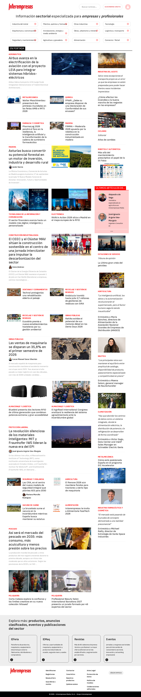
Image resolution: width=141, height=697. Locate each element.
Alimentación (79, 40)
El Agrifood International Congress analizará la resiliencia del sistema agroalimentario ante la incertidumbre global (70, 413)
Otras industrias (81, 24)
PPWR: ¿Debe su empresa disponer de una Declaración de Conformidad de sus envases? (76, 106)
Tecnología (109, 24)
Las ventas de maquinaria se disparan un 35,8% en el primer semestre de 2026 (28, 349)
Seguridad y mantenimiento (24, 40)
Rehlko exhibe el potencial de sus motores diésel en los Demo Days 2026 (76, 322)
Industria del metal (20, 24)
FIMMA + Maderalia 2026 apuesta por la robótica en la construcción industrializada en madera (75, 133)
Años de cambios (106, 139)
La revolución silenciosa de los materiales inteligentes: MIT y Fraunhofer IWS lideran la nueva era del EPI (27, 439)
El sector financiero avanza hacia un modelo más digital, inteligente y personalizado (27, 223)
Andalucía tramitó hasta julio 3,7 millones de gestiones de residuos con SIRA (77, 299)
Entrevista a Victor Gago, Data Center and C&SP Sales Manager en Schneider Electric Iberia (111, 443)
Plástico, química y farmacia (55, 24)
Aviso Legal (91, 671)
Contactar (70, 671)
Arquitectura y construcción (24, 31)
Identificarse (51, 671)
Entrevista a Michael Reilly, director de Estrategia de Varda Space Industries (111, 532)
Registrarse (50, 674)
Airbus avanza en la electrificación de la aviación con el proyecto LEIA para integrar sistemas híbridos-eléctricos (27, 68)
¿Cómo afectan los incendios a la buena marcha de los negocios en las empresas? (110, 101)
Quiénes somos (72, 684)
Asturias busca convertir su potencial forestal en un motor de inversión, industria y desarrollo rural (28, 157)
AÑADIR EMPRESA (116, 673)
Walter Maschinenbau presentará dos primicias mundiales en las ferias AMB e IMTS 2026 (34, 106)
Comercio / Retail (112, 40)
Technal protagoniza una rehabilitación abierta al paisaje (33, 295)
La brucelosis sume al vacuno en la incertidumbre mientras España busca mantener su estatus (34, 514)
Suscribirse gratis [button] (113, 7)
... (111, 230)
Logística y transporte (114, 31)
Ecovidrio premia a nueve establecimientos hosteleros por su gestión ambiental (34, 325)
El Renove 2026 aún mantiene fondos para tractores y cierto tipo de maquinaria (76, 486)
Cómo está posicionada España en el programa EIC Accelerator (110, 463)
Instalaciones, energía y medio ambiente (53, 32)
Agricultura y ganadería (53, 40)
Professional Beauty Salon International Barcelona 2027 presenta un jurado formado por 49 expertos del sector (70, 603)
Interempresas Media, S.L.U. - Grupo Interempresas (74, 694)
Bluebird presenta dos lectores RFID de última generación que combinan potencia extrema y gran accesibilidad (28, 412)
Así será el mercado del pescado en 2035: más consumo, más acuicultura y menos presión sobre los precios (28, 541)
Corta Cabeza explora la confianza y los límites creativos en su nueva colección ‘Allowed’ (27, 602)
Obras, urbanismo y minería (85, 31)
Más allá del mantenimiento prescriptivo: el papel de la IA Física (111, 156)
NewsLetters (51, 678)
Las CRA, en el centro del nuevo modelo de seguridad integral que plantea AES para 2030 (34, 486)
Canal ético (70, 674)
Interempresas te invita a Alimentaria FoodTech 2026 (77, 511)
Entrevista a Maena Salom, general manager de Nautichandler (110, 383)
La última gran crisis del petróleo (110, 264)
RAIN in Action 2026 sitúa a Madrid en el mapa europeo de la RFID (71, 219)
